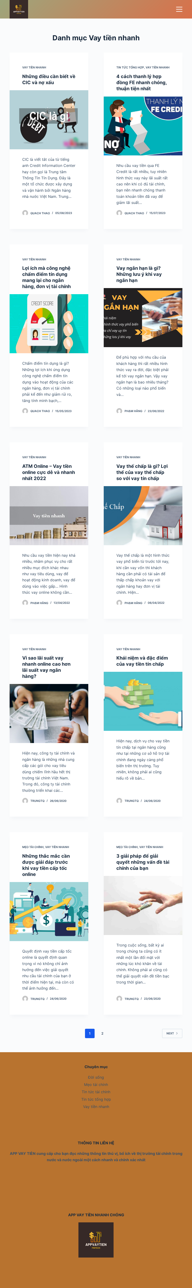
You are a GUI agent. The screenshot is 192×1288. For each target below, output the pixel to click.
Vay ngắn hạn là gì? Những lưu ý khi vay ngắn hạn (139, 274)
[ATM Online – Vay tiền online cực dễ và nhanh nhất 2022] (49, 515)
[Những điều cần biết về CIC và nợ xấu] (49, 119)
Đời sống (96, 1077)
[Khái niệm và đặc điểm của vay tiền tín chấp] (143, 701)
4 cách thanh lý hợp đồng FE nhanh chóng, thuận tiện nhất (141, 82)
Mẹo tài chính (33, 847)
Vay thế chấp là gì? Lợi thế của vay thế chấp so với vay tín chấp (142, 472)
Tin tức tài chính (96, 1091)
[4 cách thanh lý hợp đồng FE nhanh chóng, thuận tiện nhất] (143, 125)
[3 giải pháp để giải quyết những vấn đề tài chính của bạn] (143, 905)
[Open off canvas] (179, 9)
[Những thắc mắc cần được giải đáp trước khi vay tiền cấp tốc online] (49, 911)
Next (170, 1033)
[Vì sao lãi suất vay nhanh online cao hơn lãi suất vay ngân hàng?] (49, 713)
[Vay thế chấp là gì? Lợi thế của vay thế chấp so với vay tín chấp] (143, 515)
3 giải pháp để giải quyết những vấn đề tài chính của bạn (142, 862)
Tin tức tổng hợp (130, 67)
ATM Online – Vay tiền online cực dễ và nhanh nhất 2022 (48, 472)
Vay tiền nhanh (34, 67)
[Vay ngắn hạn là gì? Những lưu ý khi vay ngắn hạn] (143, 317)
